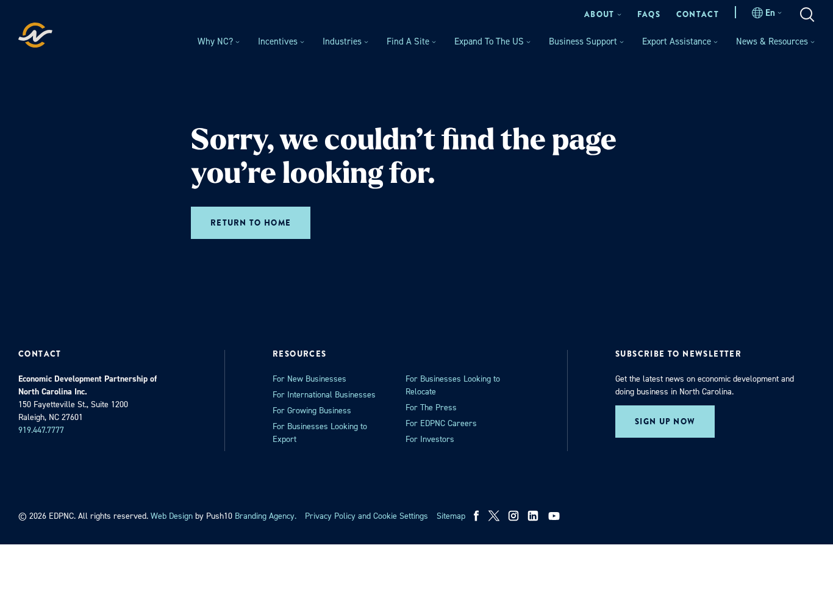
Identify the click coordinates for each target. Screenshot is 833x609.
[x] (494, 515)
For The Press (431, 407)
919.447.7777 (41, 430)
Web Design (172, 516)
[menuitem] (602, 14)
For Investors (430, 439)
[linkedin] (532, 515)
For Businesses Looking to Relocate (453, 385)
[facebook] (476, 515)
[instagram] (513, 515)
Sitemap (451, 516)
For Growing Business (312, 410)
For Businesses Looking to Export (320, 433)
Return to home (250, 223)
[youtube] (555, 515)
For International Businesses (324, 395)
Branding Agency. (265, 516)
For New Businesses (309, 379)
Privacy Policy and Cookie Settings (366, 516)
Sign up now (665, 421)
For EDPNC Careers (441, 423)
